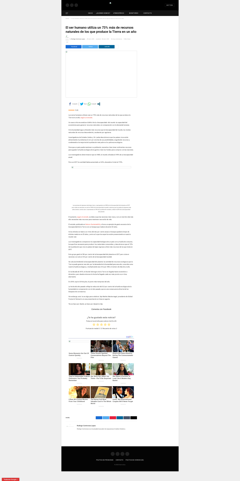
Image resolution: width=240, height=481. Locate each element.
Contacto (147, 13)
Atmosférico (118, 13)
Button (170, 5)
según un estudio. (87, 118)
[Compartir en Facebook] (72, 104)
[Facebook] (59, 106)
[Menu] (67, 13)
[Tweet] (83, 104)
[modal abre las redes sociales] (98, 104)
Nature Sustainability (93, 224)
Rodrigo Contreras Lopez (78, 39)
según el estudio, (83, 217)
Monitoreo (133, 13)
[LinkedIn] (59, 115)
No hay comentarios (116, 39)
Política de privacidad (104, 460)
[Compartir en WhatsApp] (92, 104)
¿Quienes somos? (103, 13)
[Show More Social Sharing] (116, 46)
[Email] (59, 124)
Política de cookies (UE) (135, 460)
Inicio (90, 13)
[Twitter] (59, 111)
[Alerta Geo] (120, 5)
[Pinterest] (59, 119)
